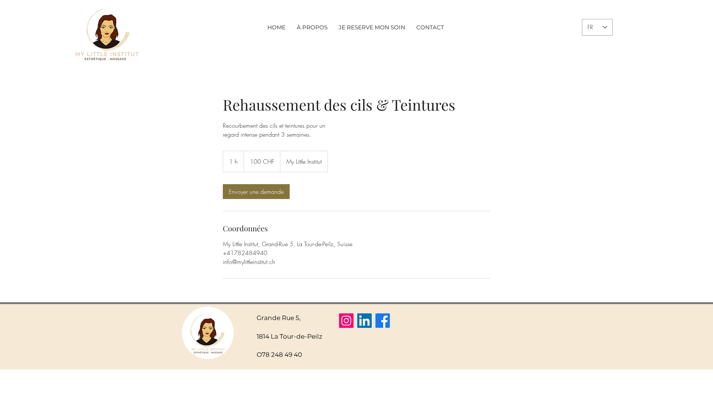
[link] (256, 191)
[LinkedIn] (364, 320)
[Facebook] (382, 320)
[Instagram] (346, 320)
